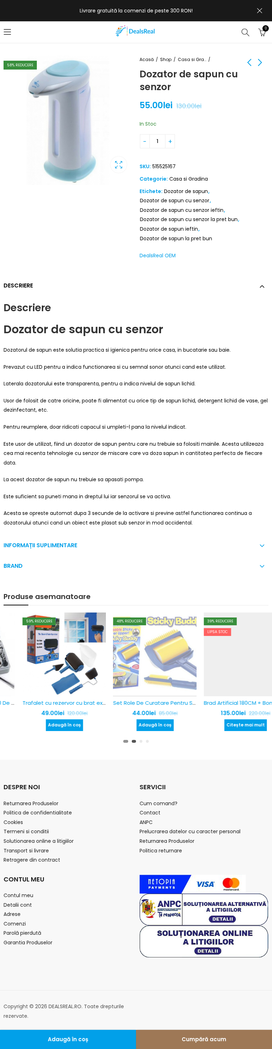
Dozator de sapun (186, 191)
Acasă (147, 59)
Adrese (12, 914)
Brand (13, 566)
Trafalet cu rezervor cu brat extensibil (53, 703)
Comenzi (15, 923)
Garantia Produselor (28, 942)
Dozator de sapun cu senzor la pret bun (189, 219)
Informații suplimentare (40, 545)
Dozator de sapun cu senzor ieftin (181, 210)
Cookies (13, 822)
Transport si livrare (26, 850)
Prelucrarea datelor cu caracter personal (190, 831)
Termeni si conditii (26, 831)
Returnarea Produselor (31, 803)
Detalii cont (18, 904)
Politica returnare (161, 850)
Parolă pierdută (22, 933)
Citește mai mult (227, 725)
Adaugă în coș (68, 1039)
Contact (150, 812)
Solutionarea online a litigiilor (39, 841)
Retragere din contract (32, 859)
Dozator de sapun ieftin (169, 228)
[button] (124, 741)
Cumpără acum (204, 1039)
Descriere (18, 285)
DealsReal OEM (158, 255)
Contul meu (18, 895)
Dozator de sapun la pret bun (176, 238)
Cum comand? (158, 803)
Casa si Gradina (192, 59)
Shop (165, 59)
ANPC (146, 822)
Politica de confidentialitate (38, 812)
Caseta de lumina (118, 164)
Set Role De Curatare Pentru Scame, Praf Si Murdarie (163, 703)
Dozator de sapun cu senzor (174, 200)
